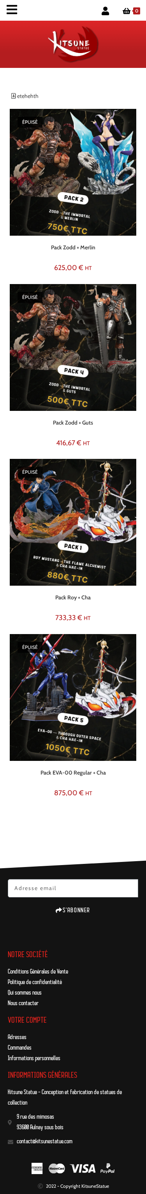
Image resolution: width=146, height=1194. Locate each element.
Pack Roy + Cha (73, 597)
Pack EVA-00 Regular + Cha (73, 772)
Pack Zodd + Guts (73, 422)
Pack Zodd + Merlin (73, 247)
